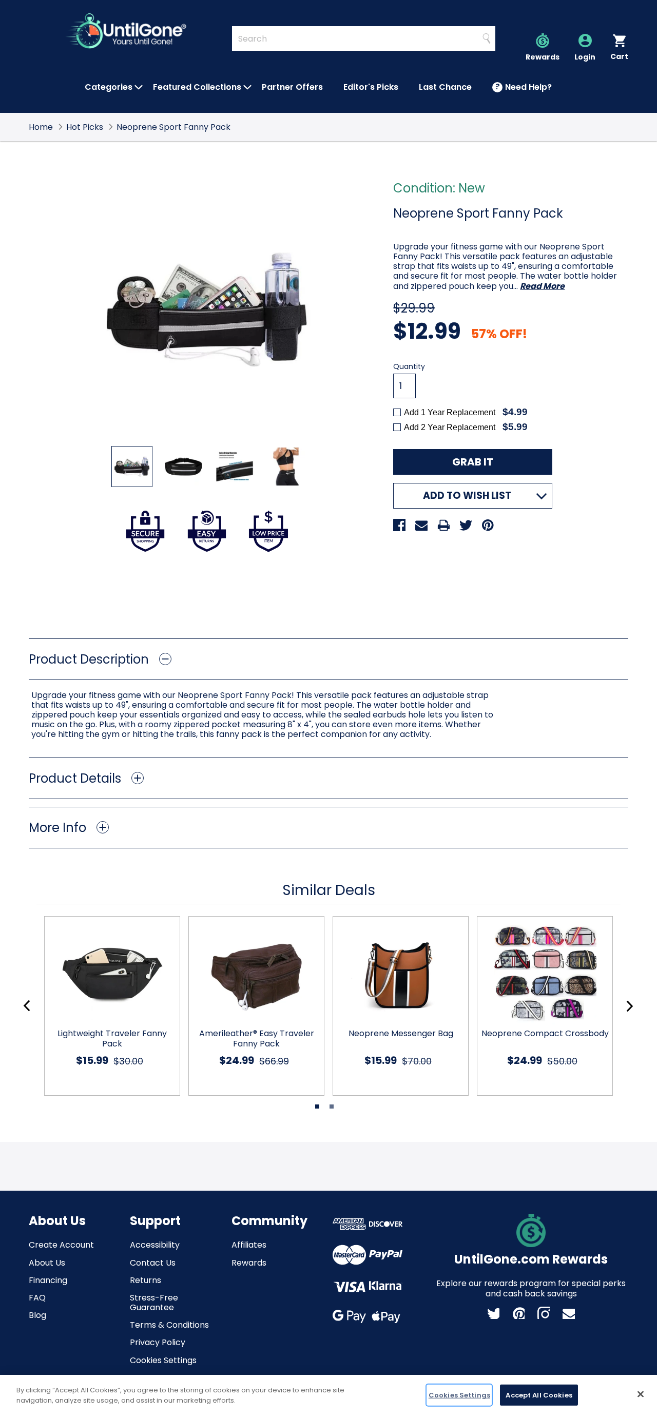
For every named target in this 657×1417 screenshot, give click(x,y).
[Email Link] (569, 1313)
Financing (48, 1280)
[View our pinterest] (518, 1313)
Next (629, 1006)
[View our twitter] (493, 1313)
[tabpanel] (108, 1006)
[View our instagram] (543, 1313)
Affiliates (248, 1245)
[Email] (421, 525)
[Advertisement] (328, 592)
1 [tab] (317, 1106)
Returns (145, 1280)
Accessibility (155, 1245)
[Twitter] (465, 525)
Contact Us (153, 1263)
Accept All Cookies (539, 1395)
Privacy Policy (157, 1342)
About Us (47, 1263)
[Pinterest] (487, 525)
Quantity (409, 366)
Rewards (248, 1263)
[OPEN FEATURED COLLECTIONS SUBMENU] (247, 87)
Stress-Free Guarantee (154, 1302)
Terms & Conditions (169, 1325)
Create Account (61, 1245)
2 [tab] (332, 1106)
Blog (37, 1315)
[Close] (640, 1394)
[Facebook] (399, 525)
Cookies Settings (163, 1360)
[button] (328, 659)
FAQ (37, 1298)
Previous (27, 1006)
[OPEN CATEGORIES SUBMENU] (138, 87)
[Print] (443, 525)
